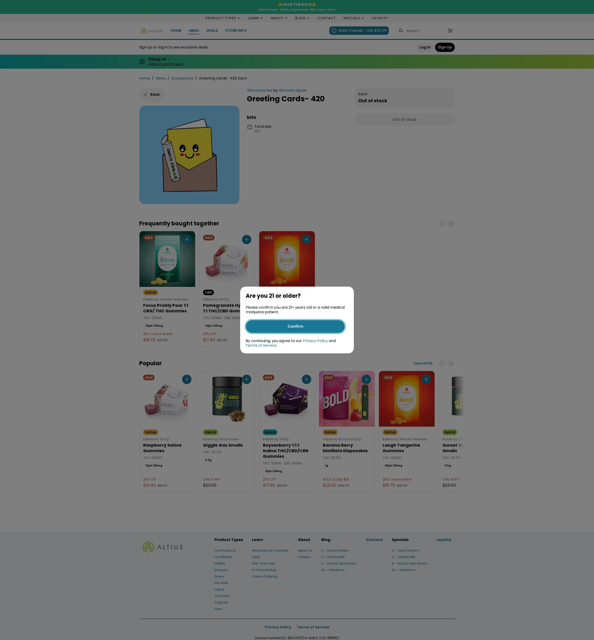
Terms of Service (261, 345)
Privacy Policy (315, 340)
